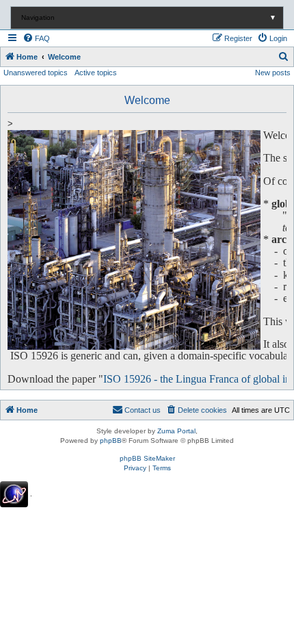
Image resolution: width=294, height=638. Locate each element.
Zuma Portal (176, 431)
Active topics (96, 72)
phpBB (111, 440)
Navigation (148, 17)
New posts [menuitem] (273, 72)
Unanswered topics (35, 72)
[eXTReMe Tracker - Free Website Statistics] (14, 494)
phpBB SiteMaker (147, 458)
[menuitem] (36, 38)
